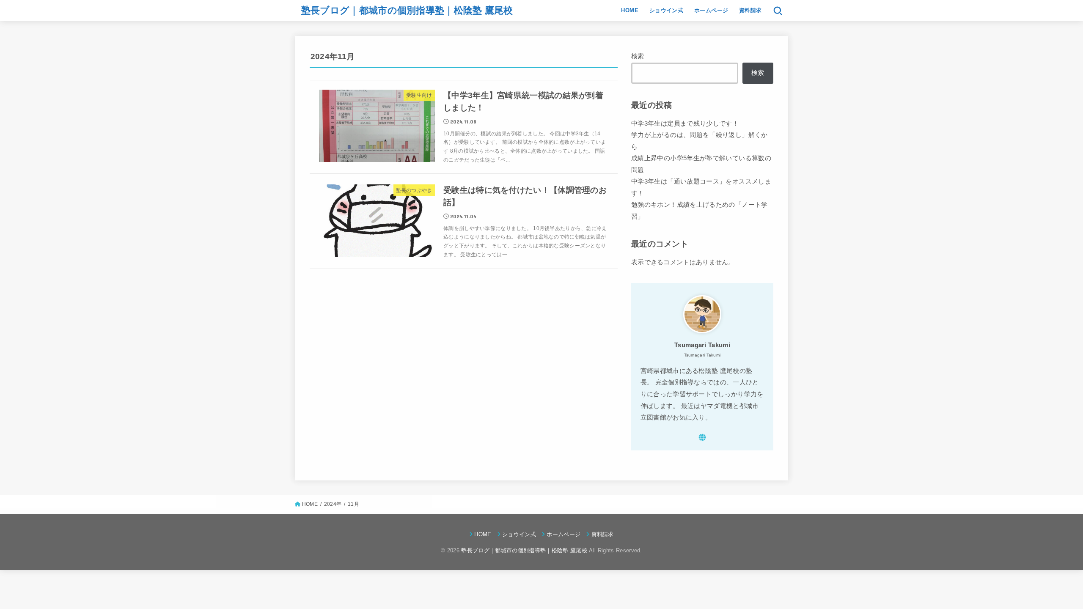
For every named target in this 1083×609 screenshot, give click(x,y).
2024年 (332, 504)
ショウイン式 (666, 10)
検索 (637, 56)
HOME (629, 10)
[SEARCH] (777, 10)
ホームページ (711, 10)
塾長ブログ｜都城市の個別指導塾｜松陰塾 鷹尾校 (407, 10)
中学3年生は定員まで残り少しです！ (685, 123)
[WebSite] (702, 437)
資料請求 (750, 10)
